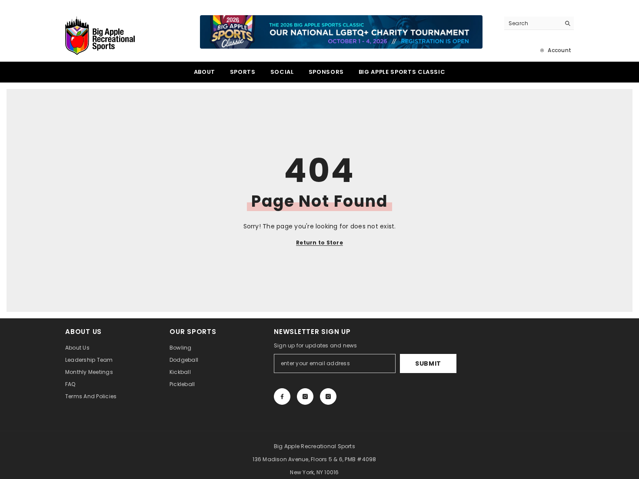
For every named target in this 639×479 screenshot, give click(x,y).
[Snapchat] (328, 396)
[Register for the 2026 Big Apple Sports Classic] (341, 32)
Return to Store (319, 242)
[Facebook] (282, 396)
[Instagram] (305, 396)
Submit (428, 363)
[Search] (539, 23)
